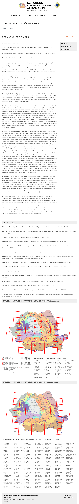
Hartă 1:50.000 (65, 50)
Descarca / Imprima (72, 37)
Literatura (64, 43)
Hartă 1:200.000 (66, 47)
